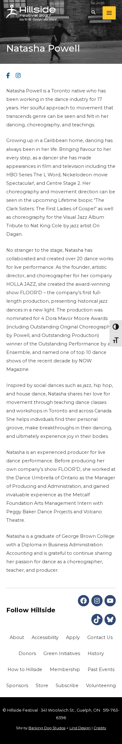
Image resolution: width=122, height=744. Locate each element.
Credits (100, 728)
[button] (93, 12)
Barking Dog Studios (46, 728)
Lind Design (80, 728)
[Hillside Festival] (31, 13)
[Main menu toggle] (109, 12)
